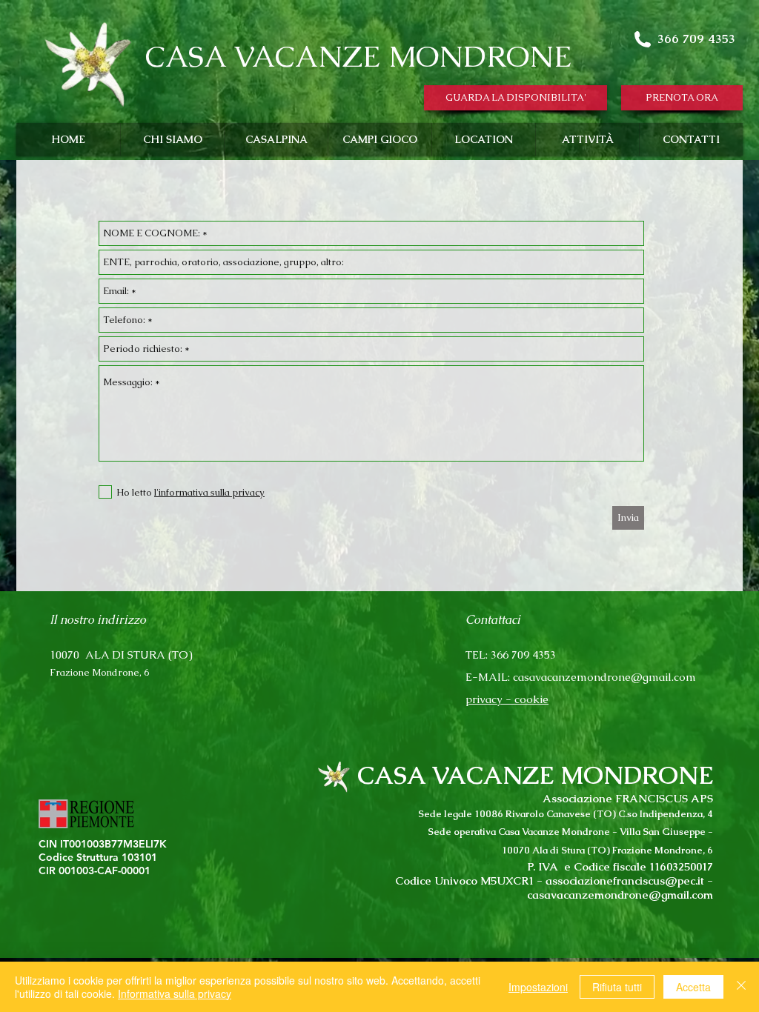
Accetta (693, 986)
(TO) (180, 655)
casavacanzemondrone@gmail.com (604, 677)
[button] (515, 97)
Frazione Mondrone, (97, 672)
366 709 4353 (696, 38)
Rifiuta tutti (617, 986)
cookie (531, 699)
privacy (484, 699)
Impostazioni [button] (538, 986)
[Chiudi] (741, 986)
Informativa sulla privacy (174, 993)
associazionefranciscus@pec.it (625, 880)
